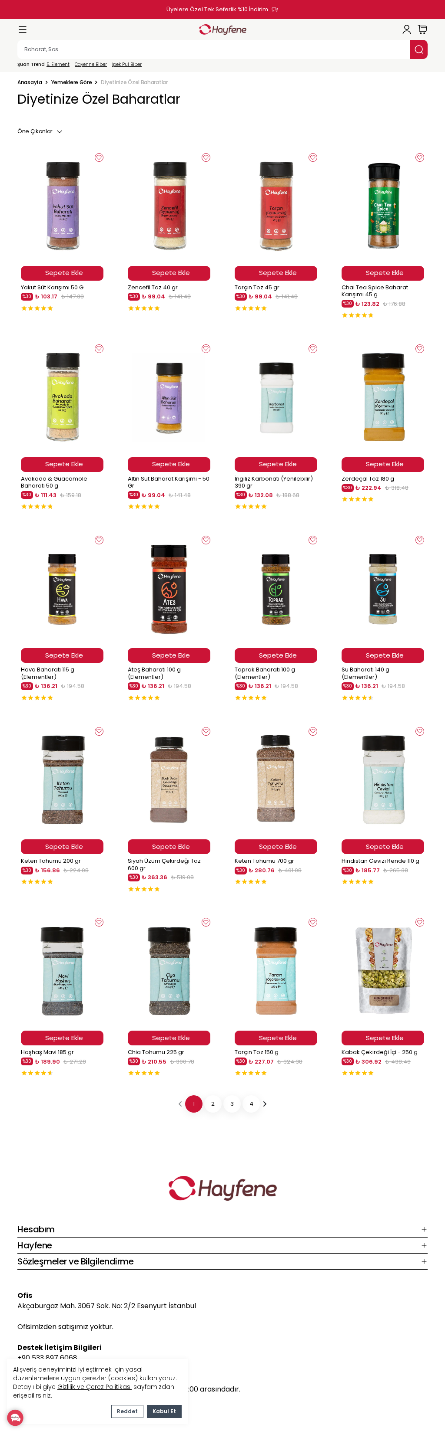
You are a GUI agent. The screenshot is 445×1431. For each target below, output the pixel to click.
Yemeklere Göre (71, 82)
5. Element (58, 64)
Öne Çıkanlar (35, 131)
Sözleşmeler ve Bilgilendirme (75, 1261)
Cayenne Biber (91, 64)
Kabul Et (164, 1411)
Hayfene (34, 1245)
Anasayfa (29, 82)
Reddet (127, 1411)
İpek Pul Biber (127, 64)
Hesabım (36, 1229)
